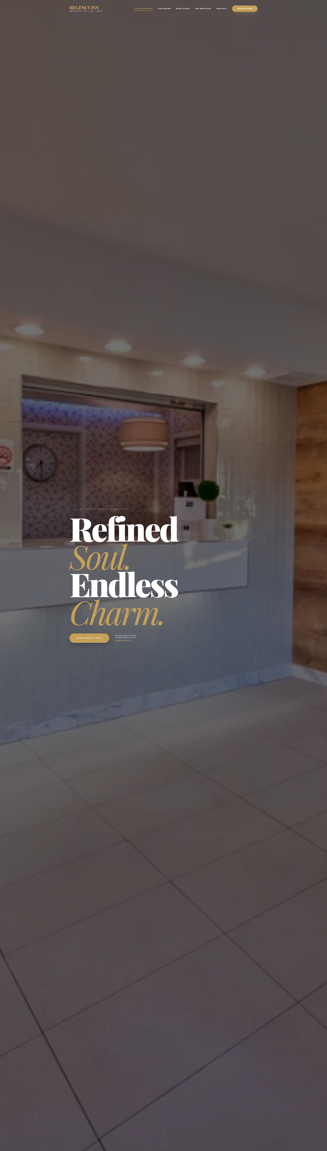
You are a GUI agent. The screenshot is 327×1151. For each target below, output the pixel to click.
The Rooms (164, 8)
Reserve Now (244, 8)
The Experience (143, 8)
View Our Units (122, 640)
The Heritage (203, 8)
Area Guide (183, 8)
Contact (221, 8)
